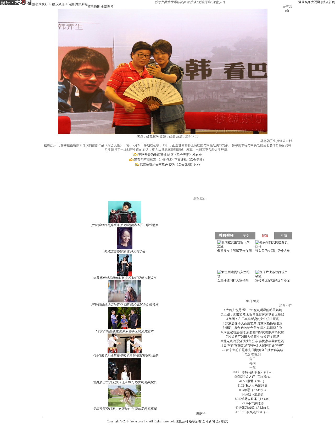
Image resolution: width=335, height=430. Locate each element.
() (287, 11)
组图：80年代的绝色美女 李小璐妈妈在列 (253, 328)
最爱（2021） (256, 381)
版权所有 (195, 421)
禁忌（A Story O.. (256, 390)
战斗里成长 (256, 394)
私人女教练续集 (256, 385)
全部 (252, 368)
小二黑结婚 (256, 403)
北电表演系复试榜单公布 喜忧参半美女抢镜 (254, 341)
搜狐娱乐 (152, 136)
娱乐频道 (58, 4)
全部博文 (222, 421)
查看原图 (94, 6)
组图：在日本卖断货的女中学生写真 (254, 319)
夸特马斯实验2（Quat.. (257, 372)
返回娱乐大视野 (309, 2)
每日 (252, 359)
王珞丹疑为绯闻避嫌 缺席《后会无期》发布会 (170, 155)
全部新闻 (208, 421)
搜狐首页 (328, 2)
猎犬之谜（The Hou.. (256, 377)
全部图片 (107, 6)
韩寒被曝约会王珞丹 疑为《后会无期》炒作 (170, 165)
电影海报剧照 (78, 4)
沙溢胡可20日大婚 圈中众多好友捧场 (253, 337)
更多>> (201, 413)
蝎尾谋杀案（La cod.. (255, 399)
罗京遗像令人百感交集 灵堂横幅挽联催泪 (253, 323)
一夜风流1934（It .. (256, 412)
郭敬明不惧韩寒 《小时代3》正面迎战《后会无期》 (170, 160)
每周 (252, 363)
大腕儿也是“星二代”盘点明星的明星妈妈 (254, 310)
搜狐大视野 (40, 4)
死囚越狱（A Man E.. (256, 408)
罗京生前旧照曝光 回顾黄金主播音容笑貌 (254, 350)
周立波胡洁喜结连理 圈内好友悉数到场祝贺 (254, 332)
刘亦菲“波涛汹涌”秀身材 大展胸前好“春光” (253, 345)
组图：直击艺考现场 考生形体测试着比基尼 (254, 314)
